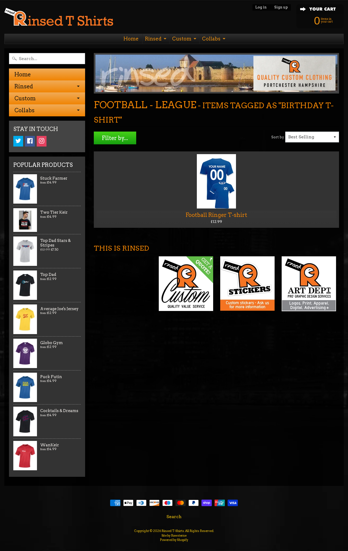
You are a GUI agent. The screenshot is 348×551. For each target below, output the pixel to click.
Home (131, 39)
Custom (181, 39)
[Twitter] (18, 141)
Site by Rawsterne (174, 535)
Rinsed (153, 39)
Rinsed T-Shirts (172, 531)
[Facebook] (30, 141)
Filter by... (115, 138)
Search (174, 516)
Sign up (281, 7)
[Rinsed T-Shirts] (58, 18)
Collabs (211, 39)
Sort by (277, 137)
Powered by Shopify (174, 540)
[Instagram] (41, 141)
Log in (261, 7)
